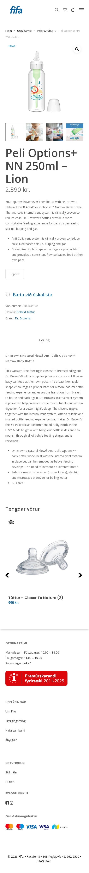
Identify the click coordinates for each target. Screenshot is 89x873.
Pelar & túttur (45, 31)
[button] (81, 10)
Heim (8, 31)
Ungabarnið (24, 31)
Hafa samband (15, 730)
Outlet (9, 782)
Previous (15, 577)
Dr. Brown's (23, 318)
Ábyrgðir (11, 740)
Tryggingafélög (15, 721)
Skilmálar (11, 772)
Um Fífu (10, 711)
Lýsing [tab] (44, 340)
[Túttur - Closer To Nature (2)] (44, 555)
